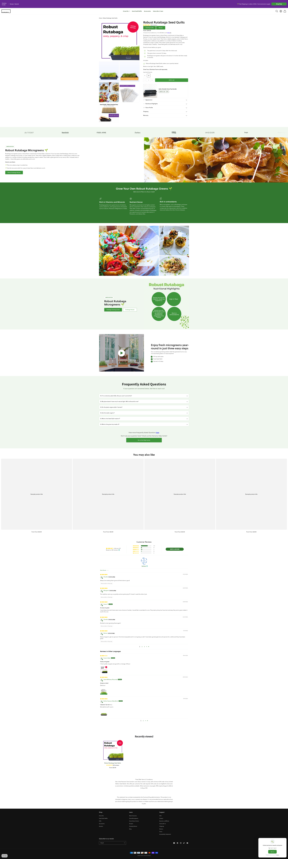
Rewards (17, 4)
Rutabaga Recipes (129, 309)
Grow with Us (162, 823)
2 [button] (143, 720)
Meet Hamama (133, 816)
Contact (161, 818)
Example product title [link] (37, 494)
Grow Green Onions (134, 821)
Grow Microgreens (133, 818)
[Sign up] (124, 843)
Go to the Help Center (144, 440)
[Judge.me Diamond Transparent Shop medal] (144, 561)
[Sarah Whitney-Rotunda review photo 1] (103, 691)
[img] (103, 574)
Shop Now (279, 4)
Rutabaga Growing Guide (113, 309)
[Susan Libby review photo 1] (103, 669)
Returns (161, 829)
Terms (160, 831)
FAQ (160, 816)
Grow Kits (101, 816)
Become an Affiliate (164, 821)
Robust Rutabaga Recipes (14, 172)
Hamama (141, 855)
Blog (130, 829)
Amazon (101, 826)
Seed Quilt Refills (103, 818)
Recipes (12, 4)
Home (100, 18)
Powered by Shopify (147, 855)
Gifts (100, 821)
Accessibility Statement (165, 834)
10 (148, 75)
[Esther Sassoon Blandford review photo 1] (103, 712)
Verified (144, 566)
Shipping (161, 826)
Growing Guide (149, 27)
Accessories (102, 823)
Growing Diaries (133, 826)
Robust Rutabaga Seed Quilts (112, 763)
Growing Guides (4, 4)
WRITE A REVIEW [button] (174, 549)
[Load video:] (121, 353)
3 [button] (144, 646)
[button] (276, 11)
